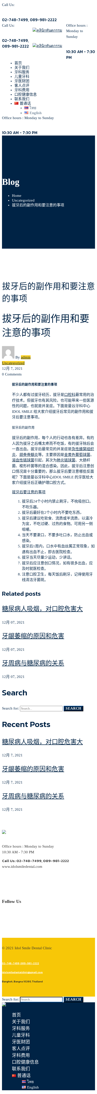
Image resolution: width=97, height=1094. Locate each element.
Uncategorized (23, 200)
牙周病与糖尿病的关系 (33, 663)
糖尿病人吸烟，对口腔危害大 (42, 608)
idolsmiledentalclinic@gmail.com (22, 972)
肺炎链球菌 (66, 460)
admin (26, 357)
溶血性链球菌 (23, 460)
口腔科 (69, 395)
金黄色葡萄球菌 (77, 455)
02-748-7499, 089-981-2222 (20, 963)
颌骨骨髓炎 (28, 455)
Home (16, 196)
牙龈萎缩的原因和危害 (33, 636)
